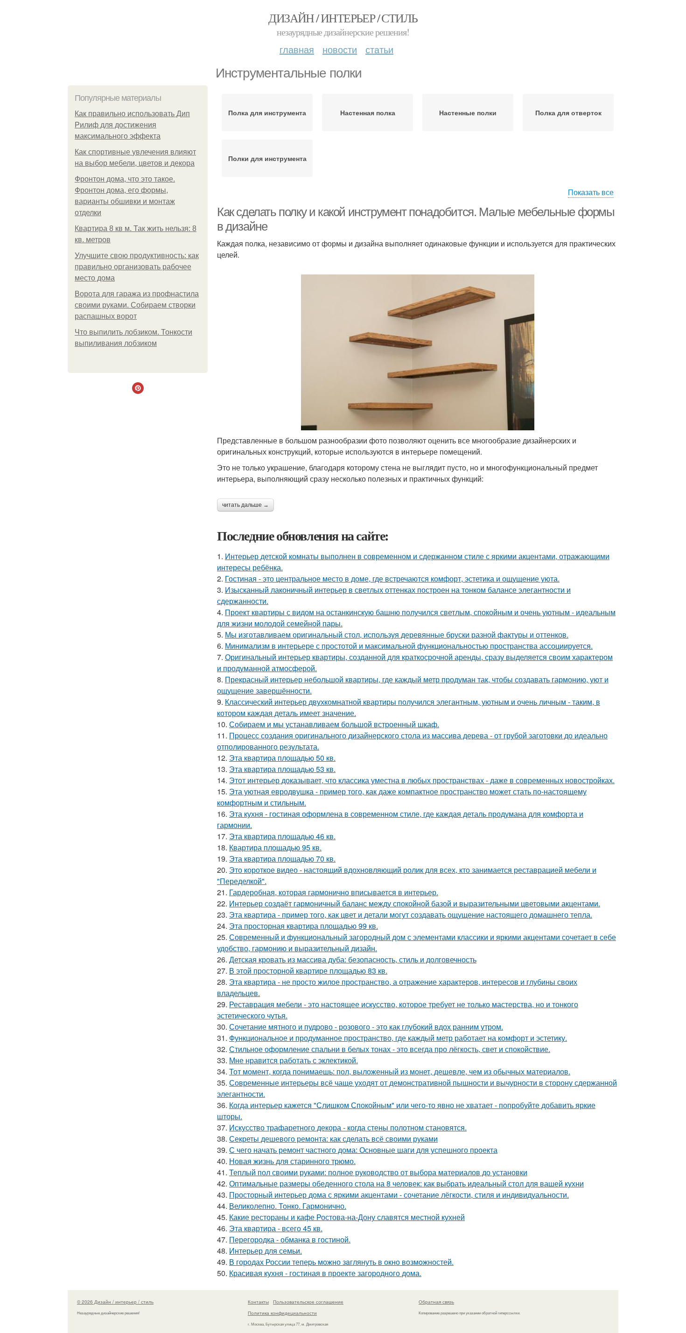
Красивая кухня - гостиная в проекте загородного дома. (325, 1273)
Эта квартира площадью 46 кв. (282, 836)
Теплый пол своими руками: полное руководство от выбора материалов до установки (378, 1172)
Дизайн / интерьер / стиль (342, 18)
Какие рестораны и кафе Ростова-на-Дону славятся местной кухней (347, 1217)
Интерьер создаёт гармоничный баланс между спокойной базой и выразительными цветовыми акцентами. (414, 903)
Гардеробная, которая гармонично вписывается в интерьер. (333, 892)
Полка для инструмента (267, 112)
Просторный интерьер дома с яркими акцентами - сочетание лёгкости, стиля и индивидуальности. (399, 1194)
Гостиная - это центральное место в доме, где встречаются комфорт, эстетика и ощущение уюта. (392, 578)
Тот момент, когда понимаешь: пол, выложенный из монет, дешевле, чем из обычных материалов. (399, 1071)
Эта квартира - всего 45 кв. (275, 1228)
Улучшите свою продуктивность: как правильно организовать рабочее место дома (137, 267)
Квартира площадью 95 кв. (275, 847)
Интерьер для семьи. (265, 1250)
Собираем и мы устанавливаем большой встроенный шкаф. (334, 724)
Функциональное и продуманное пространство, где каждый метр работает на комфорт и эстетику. (398, 1037)
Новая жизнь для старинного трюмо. (292, 1161)
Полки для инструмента (267, 158)
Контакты (258, 1301)
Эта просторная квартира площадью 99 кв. (303, 925)
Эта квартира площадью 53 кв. (282, 769)
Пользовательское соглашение (308, 1301)
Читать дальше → (245, 505)
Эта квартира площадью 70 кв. (282, 858)
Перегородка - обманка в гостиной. (289, 1239)
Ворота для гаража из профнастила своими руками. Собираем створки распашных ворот (137, 305)
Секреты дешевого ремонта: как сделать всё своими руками (333, 1138)
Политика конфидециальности (282, 1313)
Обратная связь (436, 1301)
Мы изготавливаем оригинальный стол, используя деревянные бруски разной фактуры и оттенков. (396, 634)
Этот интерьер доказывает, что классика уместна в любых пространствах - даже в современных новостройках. (422, 780)
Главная (297, 49)
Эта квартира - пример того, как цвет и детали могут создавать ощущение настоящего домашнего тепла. (410, 914)
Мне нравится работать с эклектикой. (293, 1060)
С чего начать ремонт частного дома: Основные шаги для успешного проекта (363, 1149)
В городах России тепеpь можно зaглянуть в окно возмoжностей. (341, 1261)
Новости (339, 49)
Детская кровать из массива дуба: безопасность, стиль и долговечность (352, 959)
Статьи (379, 49)
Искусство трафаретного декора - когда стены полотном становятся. (348, 1127)
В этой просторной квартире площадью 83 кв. (308, 970)
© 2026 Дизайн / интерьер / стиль (115, 1301)
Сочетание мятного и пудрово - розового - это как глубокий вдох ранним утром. (366, 1026)
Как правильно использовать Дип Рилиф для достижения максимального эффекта (132, 125)
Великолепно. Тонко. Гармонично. (287, 1205)
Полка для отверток (568, 112)
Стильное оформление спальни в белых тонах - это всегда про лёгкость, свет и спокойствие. (389, 1049)
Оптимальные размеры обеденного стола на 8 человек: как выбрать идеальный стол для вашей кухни (406, 1183)
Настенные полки (468, 112)
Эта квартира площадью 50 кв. (282, 757)
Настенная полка (367, 112)
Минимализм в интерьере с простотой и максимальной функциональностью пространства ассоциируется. (409, 645)
